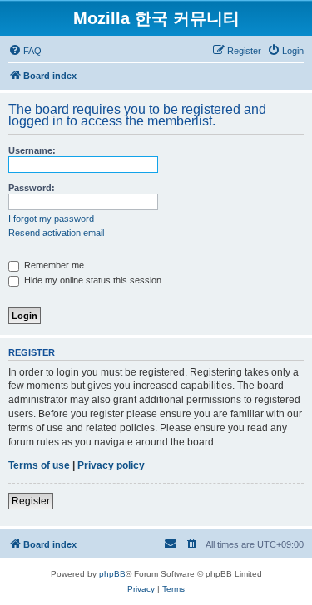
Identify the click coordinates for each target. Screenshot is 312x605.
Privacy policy (111, 465)
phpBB (112, 573)
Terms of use (39, 465)
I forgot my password (51, 219)
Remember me (53, 265)
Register (31, 501)
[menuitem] (25, 51)
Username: (32, 150)
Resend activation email (56, 233)
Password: (31, 188)
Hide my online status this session (91, 280)
